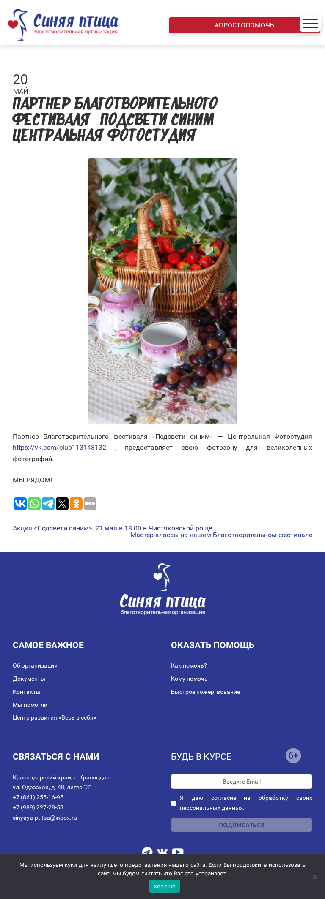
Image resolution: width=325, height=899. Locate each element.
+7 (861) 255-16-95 (38, 797)
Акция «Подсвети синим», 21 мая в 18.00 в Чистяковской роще (112, 528)
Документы (29, 678)
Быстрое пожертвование (205, 691)
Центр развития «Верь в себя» (54, 717)
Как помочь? (189, 665)
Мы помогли (30, 704)
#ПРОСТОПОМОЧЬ (244, 25)
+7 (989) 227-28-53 (38, 807)
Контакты (27, 691)
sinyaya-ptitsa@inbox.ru (45, 817)
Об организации (35, 665)
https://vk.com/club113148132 (59, 447)
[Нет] (314, 876)
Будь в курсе (201, 757)
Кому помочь (189, 678)
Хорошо (165, 886)
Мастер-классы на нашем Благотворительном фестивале (221, 535)
